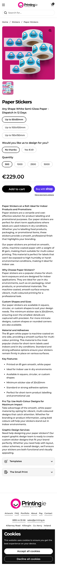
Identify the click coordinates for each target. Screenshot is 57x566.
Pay (41, 513)
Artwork (9, 513)
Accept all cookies (28, 551)
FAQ (17, 513)
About (34, 513)
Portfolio (25, 513)
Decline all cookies (28, 559)
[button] (52, 5)
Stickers (16, 22)
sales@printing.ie (36, 520)
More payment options (44, 195)
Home (5, 22)
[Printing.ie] (28, 5)
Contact (48, 513)
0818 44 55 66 (19, 520)
